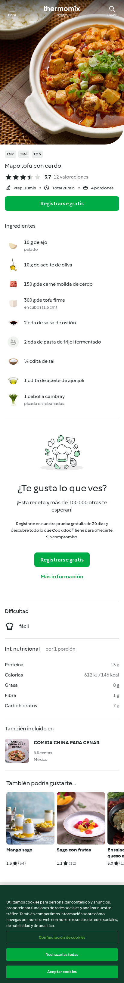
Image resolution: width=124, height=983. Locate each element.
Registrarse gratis (62, 203)
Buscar (111, 15)
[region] (62, 934)
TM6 (24, 154)
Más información (62, 576)
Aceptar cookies (62, 971)
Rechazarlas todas (61, 954)
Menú (12, 15)
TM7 (10, 154)
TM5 (37, 154)
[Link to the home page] (62, 11)
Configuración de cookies (62, 937)
